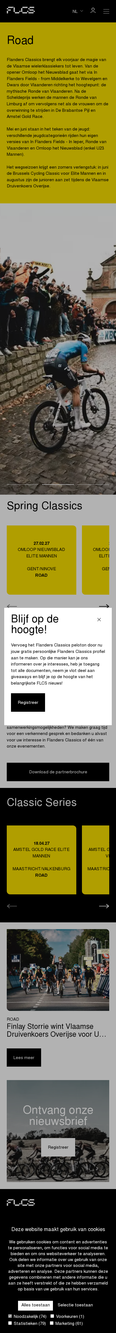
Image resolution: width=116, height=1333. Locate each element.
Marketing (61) (68, 1324)
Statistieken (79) (29, 1324)
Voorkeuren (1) (69, 1317)
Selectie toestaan (75, 1305)
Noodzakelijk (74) (29, 1317)
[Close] (99, 620)
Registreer (28, 703)
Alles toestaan (35, 1305)
